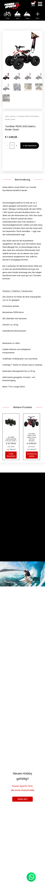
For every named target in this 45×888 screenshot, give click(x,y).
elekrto (8, 158)
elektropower (17, 158)
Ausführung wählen (31, 455)
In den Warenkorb (29, 146)
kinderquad (15, 161)
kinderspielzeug (27, 161)
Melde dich (23, 799)
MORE (37, 18)
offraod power (11, 164)
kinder (7, 161)
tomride (27, 164)
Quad (20, 164)
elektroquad (29, 158)
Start (7, 116)
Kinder (12, 116)
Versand (13, 449)
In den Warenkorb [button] (11, 455)
